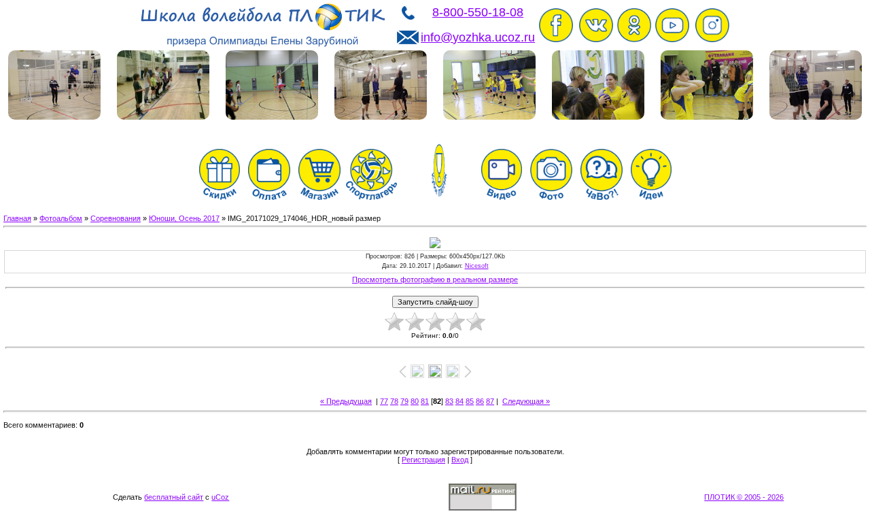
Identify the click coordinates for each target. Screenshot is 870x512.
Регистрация (423, 460)
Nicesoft (477, 265)
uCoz (220, 497)
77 (384, 401)
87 (490, 401)
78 (394, 401)
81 (425, 401)
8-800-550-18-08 (477, 12)
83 (449, 401)
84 (459, 401)
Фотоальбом (60, 218)
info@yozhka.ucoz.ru (478, 37)
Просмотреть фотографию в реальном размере (435, 279)
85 (470, 401)
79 (404, 401)
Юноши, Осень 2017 (184, 218)
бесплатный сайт (173, 497)
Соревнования (115, 218)
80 (415, 401)
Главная (17, 218)
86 (480, 401)
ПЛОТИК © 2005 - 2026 (744, 497)
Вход (459, 460)
